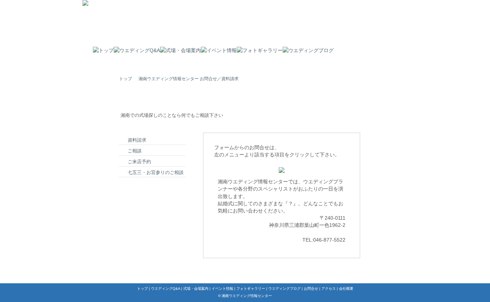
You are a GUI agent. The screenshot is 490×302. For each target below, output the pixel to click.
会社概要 (346, 288)
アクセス (328, 288)
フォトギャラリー (250, 288)
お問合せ (311, 288)
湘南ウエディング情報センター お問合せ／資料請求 (188, 78)
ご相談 (135, 151)
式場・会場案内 (195, 288)
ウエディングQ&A (165, 288)
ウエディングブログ (284, 288)
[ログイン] (245, 299)
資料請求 (137, 140)
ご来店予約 (139, 161)
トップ (125, 78)
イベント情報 (222, 288)
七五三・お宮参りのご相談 (156, 172)
